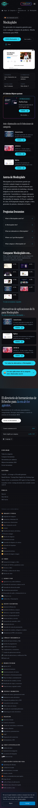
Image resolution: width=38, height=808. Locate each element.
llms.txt (4, 494)
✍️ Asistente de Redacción (9, 607)
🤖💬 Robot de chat (7, 756)
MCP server (5, 499)
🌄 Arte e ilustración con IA (9, 525)
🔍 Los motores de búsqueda (9, 753)
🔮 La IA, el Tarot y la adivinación (11, 782)
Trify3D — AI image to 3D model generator (14, 474)
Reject (10, 803)
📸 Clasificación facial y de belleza (11, 531)
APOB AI (17, 146)
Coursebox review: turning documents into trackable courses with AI (18, 484)
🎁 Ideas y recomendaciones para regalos (12, 776)
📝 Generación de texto (8, 624)
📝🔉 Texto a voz (6, 596)
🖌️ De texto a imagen (7, 534)
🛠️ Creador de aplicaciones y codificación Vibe (14, 655)
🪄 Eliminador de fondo (8, 539)
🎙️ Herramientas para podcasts (10, 590)
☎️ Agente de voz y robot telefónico (11, 581)
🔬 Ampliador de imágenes (9, 516)
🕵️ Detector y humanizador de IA (10, 615)
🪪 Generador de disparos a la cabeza (11, 542)
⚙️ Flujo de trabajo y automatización (11, 677)
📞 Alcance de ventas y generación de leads (13, 694)
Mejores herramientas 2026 (9, 462)
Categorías (12, 10)
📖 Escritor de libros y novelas (10, 618)
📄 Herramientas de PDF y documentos (12, 633)
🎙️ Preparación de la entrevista (10, 737)
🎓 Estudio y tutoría (7, 773)
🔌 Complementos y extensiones (10, 649)
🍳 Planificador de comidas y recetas (11, 680)
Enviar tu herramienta (11, 420)
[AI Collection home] (5, 4)
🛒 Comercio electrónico (8, 722)
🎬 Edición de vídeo (7, 573)
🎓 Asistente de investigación (9, 751)
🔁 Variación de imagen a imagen (10, 554)
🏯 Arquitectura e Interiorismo (10, 522)
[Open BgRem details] (9, 162)
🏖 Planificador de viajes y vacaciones (12, 683)
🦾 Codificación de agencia (9, 646)
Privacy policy (22, 799)
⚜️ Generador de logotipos (9, 545)
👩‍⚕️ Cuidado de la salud (8, 767)
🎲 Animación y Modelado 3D (10, 519)
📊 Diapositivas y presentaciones (10, 731)
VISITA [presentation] (23, 111)
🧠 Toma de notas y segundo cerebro (11, 686)
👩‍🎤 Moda (4, 548)
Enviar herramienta (7, 465)
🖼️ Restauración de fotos (8, 551)
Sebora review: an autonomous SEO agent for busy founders (18, 480)
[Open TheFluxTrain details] (11, 101)
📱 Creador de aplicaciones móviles (11, 652)
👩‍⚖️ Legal (4, 734)
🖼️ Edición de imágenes (8, 536)
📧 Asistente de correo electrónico (11, 697)
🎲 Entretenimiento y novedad (10, 770)
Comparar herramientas (8, 457)
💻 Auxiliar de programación (9, 643)
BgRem (17, 160)
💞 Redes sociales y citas (8, 787)
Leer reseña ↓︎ (28, 39)
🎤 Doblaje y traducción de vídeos (11, 570)
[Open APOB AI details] (9, 148)
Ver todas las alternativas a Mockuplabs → (19, 363)
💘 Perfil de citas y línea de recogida (11, 785)
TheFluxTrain (23, 102)
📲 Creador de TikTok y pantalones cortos (13, 565)
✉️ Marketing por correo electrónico (11, 711)
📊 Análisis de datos (7, 748)
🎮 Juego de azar (6, 779)
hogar (5, 10)
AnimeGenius (19, 132)
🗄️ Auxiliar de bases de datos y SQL (11, 641)
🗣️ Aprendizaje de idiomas (9, 764)
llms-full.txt (5, 497)
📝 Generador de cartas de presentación (12, 627)
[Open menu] (34, 4)
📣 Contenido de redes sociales (10, 703)
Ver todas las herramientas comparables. (12, 302)
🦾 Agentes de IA (6, 666)
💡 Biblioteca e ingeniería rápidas (11, 612)
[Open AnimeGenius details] (9, 134)
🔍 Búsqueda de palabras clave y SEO (12, 700)
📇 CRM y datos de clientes (9, 706)
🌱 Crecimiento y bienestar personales (12, 675)
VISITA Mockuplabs (12, 39)
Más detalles (24, 115)
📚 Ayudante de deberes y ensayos (11, 610)
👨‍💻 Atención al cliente (7, 719)
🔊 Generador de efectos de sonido (11, 587)
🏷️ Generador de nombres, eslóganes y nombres (14, 630)
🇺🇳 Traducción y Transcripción (10, 599)
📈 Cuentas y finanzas (7, 728)
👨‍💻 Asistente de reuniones (8, 669)
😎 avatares (5, 528)
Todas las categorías (7, 454)
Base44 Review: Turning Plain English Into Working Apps (18, 477)
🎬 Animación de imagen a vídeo (10, 562)
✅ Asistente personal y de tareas (10, 672)
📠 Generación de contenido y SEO (11, 621)
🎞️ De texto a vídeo (7, 567)
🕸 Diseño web (5, 658)
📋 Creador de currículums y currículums (12, 725)
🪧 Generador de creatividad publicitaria (12, 709)
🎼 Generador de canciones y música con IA (13, 584)
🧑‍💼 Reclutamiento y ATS (8, 740)
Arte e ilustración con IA (22, 10)
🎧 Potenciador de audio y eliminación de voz (14, 593)
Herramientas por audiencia (9, 459)
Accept (27, 803)
